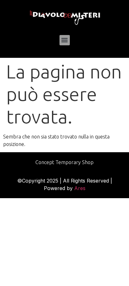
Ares (79, 188)
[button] (64, 40)
